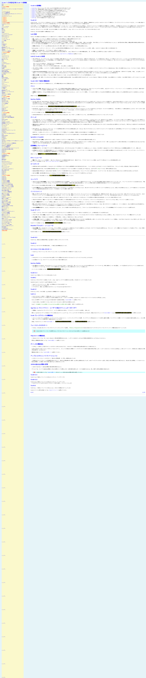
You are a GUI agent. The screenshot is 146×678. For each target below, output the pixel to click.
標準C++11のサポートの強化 (7, 185)
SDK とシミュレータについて (8, 48)
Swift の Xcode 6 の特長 (6, 116)
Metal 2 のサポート (5, 35)
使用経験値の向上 (5, 155)
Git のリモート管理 (5, 223)
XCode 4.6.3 (4, 179)
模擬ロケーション (5, 210)
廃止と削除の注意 (5, 170)
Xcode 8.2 (5, 62)
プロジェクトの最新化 (6, 51)
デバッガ (3, 120)
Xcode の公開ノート (69, 299)
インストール (4, 46)
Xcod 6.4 (33, 17)
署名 (3, 75)
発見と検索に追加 (5, 190)
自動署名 (3, 49)
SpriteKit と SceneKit (6, 121)
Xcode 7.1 (3, 109)
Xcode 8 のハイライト (7, 72)
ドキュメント (4, 84)
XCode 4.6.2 (4, 178)
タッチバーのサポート (6, 63)
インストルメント (5, 33)
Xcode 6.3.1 (34, 15)
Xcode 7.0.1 (4, 108)
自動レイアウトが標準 (6, 202)
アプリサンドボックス (6, 220)
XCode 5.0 (5, 154)
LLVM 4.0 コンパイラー (6, 183)
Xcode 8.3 (5, 53)
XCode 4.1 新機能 (6, 212)
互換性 (4, 45)
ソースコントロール (6, 11)
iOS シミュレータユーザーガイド (52, 161)
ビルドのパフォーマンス (7, 16)
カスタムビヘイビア (6, 216)
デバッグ (3, 31)
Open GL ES (4, 209)
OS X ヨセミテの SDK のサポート (9, 133)
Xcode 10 (3, 7)
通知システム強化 (5, 193)
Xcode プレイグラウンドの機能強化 (9, 143)
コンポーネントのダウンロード (8, 211)
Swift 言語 (4, 74)
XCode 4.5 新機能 (6, 180)
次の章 (143, 392)
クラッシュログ (5, 107)
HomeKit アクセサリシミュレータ (8, 130)
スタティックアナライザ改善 (8, 186)
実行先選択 (4, 226)
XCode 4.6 (4, 176)
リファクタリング (5, 37)
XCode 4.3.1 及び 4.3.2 (6, 203)
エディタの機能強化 (6, 12)
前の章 (32, 392)
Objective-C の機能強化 (6, 145)
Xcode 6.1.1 (34, 11)
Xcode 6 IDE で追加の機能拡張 (8, 117)
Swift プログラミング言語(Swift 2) (66, 53)
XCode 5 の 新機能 (6, 153)
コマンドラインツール (6, 199)
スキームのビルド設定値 (7, 219)
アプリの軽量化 (5, 103)
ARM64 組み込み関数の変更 (7, 149)
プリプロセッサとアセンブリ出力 (8, 217)
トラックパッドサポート (7, 192)
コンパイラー (4, 165)
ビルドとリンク (5, 27)
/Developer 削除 (5, 200)
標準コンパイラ (5, 206)
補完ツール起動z (5, 198)
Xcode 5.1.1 (4, 174)
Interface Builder (5, 70)
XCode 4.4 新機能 (6, 181)
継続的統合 (4, 159)
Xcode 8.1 (5, 67)
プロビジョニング (5, 56)
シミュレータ (4, 38)
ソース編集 (4, 40)
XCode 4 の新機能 (6, 175)
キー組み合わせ (5, 228)
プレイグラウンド (5, 102)
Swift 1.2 (3, 139)
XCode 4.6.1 (4, 177)
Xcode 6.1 (33, 10)
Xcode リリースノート (53, 390)
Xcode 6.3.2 (34, 16)
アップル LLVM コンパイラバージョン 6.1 (10, 147)
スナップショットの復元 (7, 224)
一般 (3, 25)
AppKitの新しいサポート (7, 187)
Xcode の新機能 (6, 6)
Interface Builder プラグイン (7, 229)
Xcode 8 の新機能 (6, 52)
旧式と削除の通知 (5, 71)
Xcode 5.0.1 (4, 171)
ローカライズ (4, 125)
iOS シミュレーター (6, 166)
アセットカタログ (5, 26)
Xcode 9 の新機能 (6, 22)
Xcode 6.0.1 (34, 9)
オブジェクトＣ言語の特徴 (7, 184)
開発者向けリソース (6, 47)
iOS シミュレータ (5, 124)
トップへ (3, 244)
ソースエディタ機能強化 (7, 191)
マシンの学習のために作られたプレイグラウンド (12, 13)
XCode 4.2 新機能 (6, 204)
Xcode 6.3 (33, 14)
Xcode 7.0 (5, 97)
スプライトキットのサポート (8, 168)
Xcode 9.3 (5, 17)
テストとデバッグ (5, 14)
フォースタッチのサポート (7, 144)
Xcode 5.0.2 (4, 172)
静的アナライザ (5, 59)
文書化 (3, 32)
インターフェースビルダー (7, 34)
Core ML (3, 29)
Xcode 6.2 (33, 12)
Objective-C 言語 (5, 101)
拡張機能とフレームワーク (7, 123)
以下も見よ (4, 95)
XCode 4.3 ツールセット (6, 197)
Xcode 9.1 (5, 19)
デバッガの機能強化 (6, 146)
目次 (3, 4)
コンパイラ (4, 126)
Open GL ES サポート (6, 161)
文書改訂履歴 (4, 230)
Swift (3, 41)
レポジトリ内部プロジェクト (8, 225)
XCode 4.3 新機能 (6, 195)
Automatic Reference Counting (7, 205)
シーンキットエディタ (6, 189)
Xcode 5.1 (3, 173)
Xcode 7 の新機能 (6, 96)
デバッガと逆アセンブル (7, 222)
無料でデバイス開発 (6, 98)
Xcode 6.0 (33, 8)
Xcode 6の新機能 (6, 112)
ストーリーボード (5, 207)
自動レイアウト (5, 218)
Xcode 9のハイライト (6, 24)
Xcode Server (4, 44)
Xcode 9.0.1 (5, 20)
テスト (3, 42)
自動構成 (3, 156)
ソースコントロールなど (7, 164)
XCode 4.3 (4, 196)
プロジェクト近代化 (6, 213)
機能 (3, 28)
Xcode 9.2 (5, 18)
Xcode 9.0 (5, 21)
